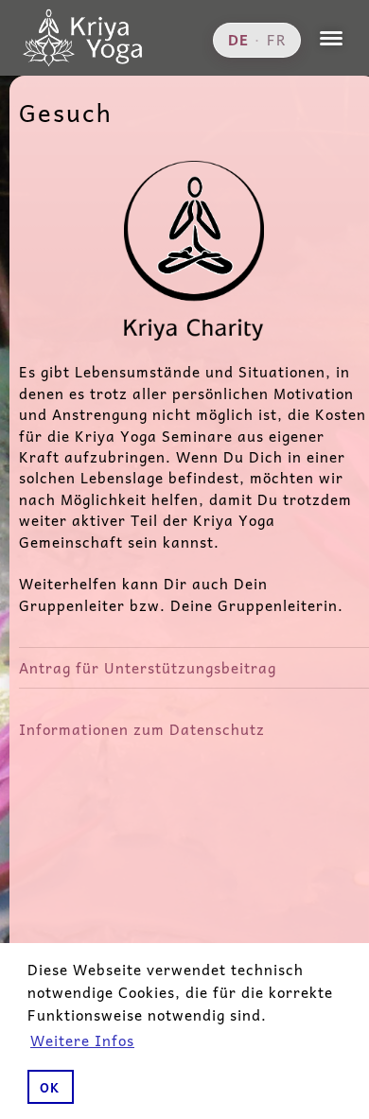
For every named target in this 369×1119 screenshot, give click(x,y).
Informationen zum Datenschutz (142, 729)
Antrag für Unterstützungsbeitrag (147, 667)
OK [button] (50, 1086)
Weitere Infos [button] (82, 1040)
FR (277, 39)
